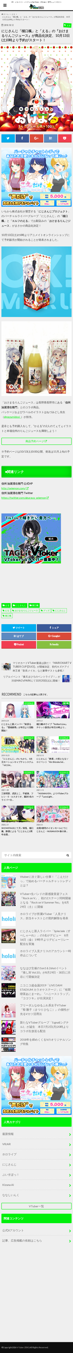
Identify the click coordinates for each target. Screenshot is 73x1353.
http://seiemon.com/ (13, 488)
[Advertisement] (36, 550)
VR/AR (6, 1144)
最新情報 (8, 1133)
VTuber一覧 (36, 1206)
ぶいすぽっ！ (10, 1174)
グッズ (46, 610)
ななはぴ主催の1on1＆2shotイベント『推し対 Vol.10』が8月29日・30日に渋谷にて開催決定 (45, 972)
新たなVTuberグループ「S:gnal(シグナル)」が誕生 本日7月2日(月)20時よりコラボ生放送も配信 (44, 1027)
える (7, 605)
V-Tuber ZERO (23, 1347)
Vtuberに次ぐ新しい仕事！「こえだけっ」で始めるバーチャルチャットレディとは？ (45, 881)
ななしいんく (10, 1195)
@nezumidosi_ (12, 416)
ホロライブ (9, 1154)
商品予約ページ (35, 441)
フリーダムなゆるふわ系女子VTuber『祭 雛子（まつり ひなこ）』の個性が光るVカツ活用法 (44, 1009)
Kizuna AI (8, 1184)
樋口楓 (35, 605)
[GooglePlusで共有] (36, 138)
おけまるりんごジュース (26, 610)
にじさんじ (20, 605)
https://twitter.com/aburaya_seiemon (23, 497)
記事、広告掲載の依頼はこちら (22, 1240)
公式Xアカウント (13, 1230)
